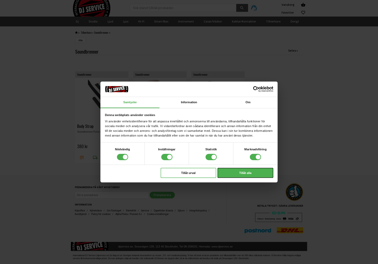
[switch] (166, 157)
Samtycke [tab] (130, 102)
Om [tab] (248, 102)
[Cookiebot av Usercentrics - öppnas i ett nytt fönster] (256, 89)
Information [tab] (189, 102)
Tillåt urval (188, 173)
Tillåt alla (245, 173)
